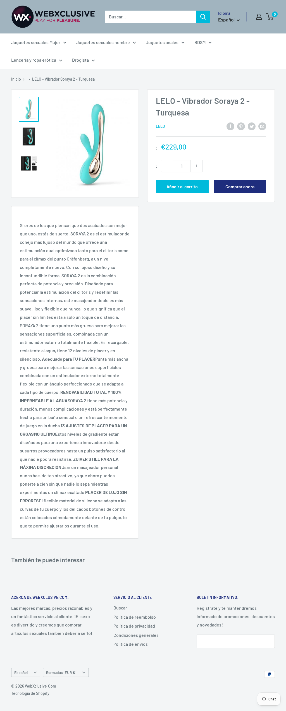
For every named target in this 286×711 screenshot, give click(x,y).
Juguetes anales (162, 42)
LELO (160, 126)
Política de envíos (130, 644)
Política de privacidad (134, 625)
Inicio (16, 79)
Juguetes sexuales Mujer (35, 42)
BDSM (200, 42)
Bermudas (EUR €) (61, 672)
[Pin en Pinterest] (241, 126)
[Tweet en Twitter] (252, 126)
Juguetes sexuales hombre (103, 42)
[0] (270, 16)
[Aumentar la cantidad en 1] (196, 166)
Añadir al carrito (182, 186)
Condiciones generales (136, 635)
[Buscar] (203, 17)
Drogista (80, 59)
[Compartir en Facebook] (230, 126)
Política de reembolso (134, 617)
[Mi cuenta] (259, 17)
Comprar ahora (239, 186)
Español (21, 672)
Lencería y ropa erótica (33, 59)
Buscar (120, 607)
